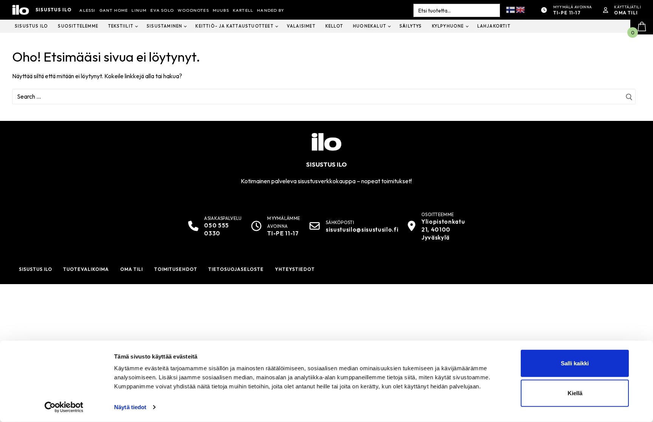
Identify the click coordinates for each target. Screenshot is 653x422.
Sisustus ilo (53, 9)
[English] (521, 9)
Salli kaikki (575, 363)
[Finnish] (511, 9)
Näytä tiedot (130, 407)
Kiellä (575, 393)
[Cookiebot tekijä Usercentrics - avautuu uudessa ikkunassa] (64, 407)
